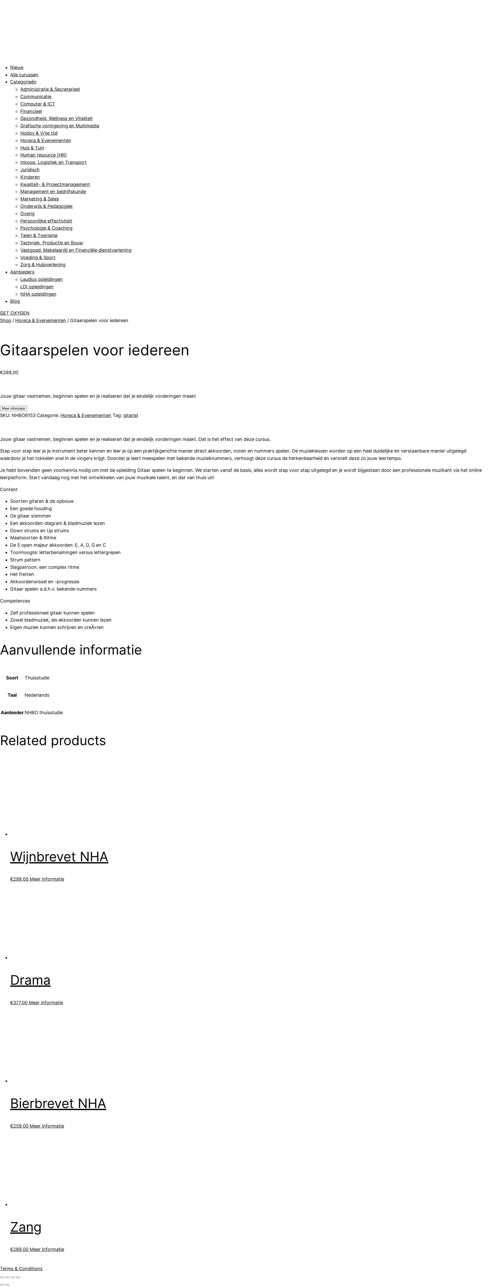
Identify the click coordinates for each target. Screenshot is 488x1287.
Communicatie (35, 96)
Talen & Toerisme (38, 235)
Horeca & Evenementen (45, 140)
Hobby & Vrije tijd (38, 133)
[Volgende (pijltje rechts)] (7, 1284)
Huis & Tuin (32, 148)
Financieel (31, 111)
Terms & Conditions (21, 1268)
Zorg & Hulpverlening (43, 264)
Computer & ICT (37, 104)
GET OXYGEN (14, 313)
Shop (5, 320)
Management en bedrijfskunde (53, 191)
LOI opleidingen (37, 286)
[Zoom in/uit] (2, 1277)
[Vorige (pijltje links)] (2, 1284)
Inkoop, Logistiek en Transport (53, 162)
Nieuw (17, 67)
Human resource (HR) (43, 155)
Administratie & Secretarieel (50, 89)
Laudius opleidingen (41, 279)
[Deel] (13, 1277)
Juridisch (30, 169)
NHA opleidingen (38, 294)
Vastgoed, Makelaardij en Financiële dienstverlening (75, 250)
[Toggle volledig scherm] (7, 1277)
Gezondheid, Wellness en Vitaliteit (56, 118)
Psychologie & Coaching (46, 228)
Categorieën (23, 82)
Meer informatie (13, 408)
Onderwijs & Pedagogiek (46, 206)
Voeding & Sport (38, 257)
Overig (27, 213)
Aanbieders (22, 272)
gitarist (130, 415)
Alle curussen (24, 74)
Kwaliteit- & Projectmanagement (55, 184)
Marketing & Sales (39, 199)
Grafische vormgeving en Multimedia (59, 125)
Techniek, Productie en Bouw (51, 242)
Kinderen (30, 177)
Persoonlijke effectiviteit (46, 221)
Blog (15, 301)
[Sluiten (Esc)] (18, 1277)
